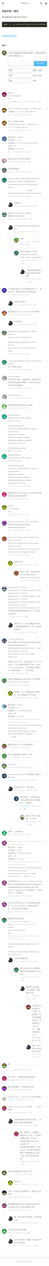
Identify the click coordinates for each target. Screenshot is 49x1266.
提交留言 (40, 63)
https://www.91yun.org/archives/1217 (37, 1048)
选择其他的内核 (9, 36)
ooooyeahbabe (12, 780)
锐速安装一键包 (10, 11)
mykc (27, 822)
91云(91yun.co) (24, 3)
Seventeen (11, 1100)
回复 (39, 102)
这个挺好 (11, 1080)
